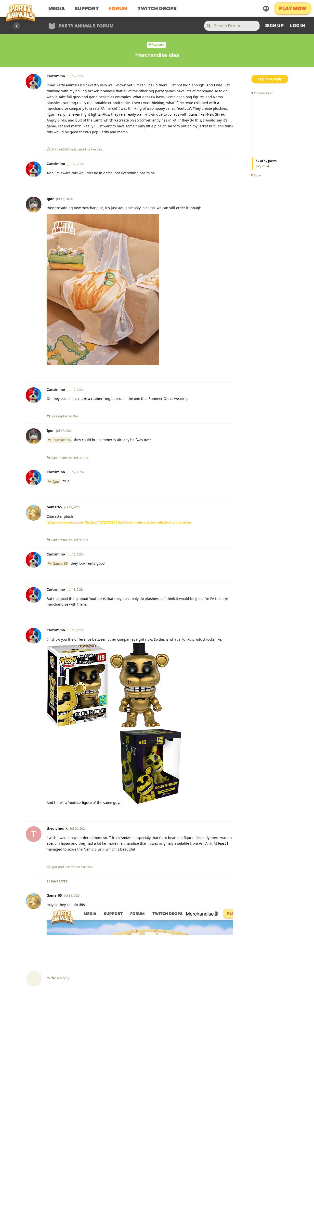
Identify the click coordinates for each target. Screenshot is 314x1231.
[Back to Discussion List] (16, 25)
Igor (56, 481)
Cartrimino (61, 440)
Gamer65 (60, 563)
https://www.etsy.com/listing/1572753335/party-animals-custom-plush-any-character (119, 522)
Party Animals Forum (86, 26)
